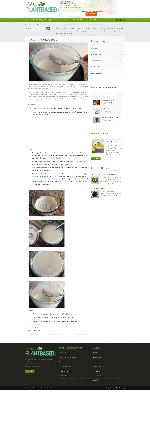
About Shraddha (31, 24)
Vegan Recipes (97, 371)
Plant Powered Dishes (62, 33)
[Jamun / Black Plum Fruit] (95, 194)
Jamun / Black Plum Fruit (98, 188)
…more (116, 184)
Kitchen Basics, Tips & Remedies (78, 20)
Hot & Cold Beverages (78, 31)
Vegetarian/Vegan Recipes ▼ (57, 20)
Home (28, 20)
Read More (96, 158)
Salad (70, 33)
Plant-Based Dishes (96, 67)
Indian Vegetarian (98, 366)
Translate (72, 3)
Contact (95, 380)
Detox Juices (106, 28)
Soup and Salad (95, 60)
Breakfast (73, 28)
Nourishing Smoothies (115, 31)
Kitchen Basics (97, 357)
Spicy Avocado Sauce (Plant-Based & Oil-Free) (113, 142)
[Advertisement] (58, 131)
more (119, 154)
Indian (88, 31)
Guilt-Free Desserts (65, 31)
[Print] (36, 330)
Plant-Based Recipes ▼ (39, 20)
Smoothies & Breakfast (97, 54)
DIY (112, 28)
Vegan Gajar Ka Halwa (107, 100)
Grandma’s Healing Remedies (101, 362)
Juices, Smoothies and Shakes (99, 31)
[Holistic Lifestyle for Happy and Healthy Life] (95, 180)
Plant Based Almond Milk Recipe (110, 109)
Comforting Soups (91, 28)
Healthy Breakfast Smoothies (67, 357)
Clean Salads (81, 28)
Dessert (99, 28)
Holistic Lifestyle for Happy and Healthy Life (103, 174)
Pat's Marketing (120, 388)
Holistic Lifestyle (94, 20)
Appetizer (67, 28)
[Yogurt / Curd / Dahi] (29, 330)
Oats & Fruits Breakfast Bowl (109, 117)
